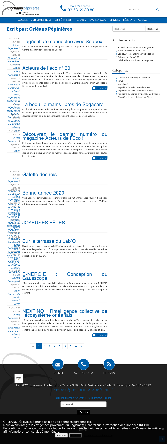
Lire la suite (101, 88)
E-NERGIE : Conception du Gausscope (64, 275)
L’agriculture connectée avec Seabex (62, 41)
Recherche (152, 28)
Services (115, 19)
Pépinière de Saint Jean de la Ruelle (135, 90)
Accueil (23, 19)
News (16, 94)
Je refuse (75, 435)
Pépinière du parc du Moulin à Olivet (135, 97)
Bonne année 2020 (43, 192)
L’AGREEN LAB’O (97, 19)
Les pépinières (63, 19)
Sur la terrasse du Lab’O (49, 240)
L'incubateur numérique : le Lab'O (14, 61)
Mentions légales (65, 390)
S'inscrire (83, 412)
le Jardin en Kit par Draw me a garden (136, 47)
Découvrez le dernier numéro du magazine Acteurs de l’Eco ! (64, 135)
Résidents (129, 19)
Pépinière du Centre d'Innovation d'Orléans (139, 93)
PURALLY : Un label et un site (131, 50)
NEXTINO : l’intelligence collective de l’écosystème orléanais (64, 312)
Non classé (123, 84)
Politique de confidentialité (95, 390)
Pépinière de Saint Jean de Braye (134, 87)
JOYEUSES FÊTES (43, 222)
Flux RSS (109, 373)
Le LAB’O (81, 19)
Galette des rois (39, 174)
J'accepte (61, 435)
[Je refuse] (163, 428)
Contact (143, 19)
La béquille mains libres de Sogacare (63, 104)
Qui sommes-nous (41, 19)
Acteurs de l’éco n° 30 (46, 67)
